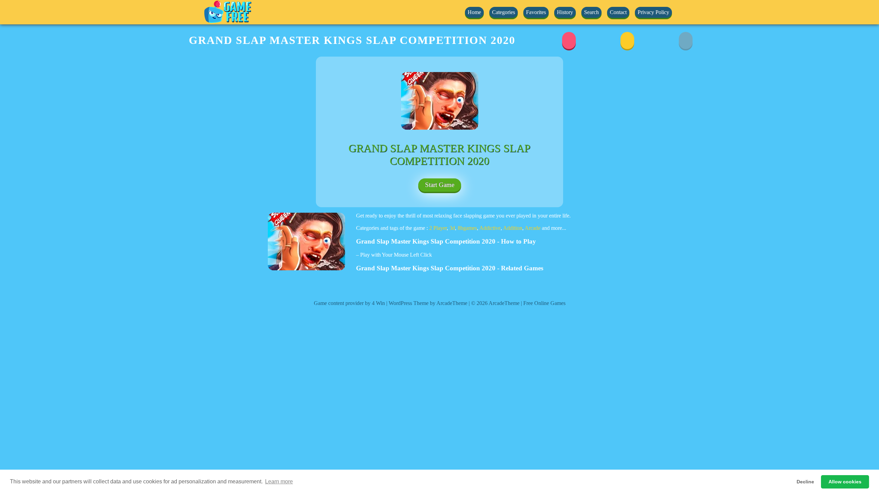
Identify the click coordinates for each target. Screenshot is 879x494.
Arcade (532, 228)
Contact (618, 12)
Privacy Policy (653, 12)
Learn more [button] (279, 481)
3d (452, 228)
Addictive (490, 228)
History (565, 12)
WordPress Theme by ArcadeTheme (428, 303)
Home (474, 12)
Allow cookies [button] (845, 481)
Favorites (536, 12)
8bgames (467, 228)
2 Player (438, 228)
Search (591, 12)
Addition (512, 228)
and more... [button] (554, 228)
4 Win (378, 303)
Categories (503, 12)
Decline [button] (805, 481)
